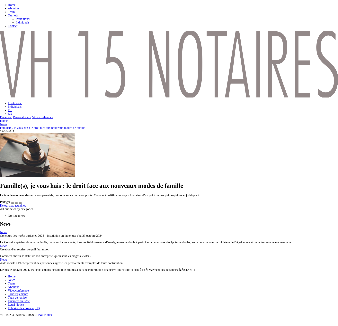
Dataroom (6, 117)
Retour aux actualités (13, 205)
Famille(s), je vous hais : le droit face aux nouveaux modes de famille (42, 127)
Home (4, 120)
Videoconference (42, 117)
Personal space (22, 117)
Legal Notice (44, 314)
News (3, 124)
